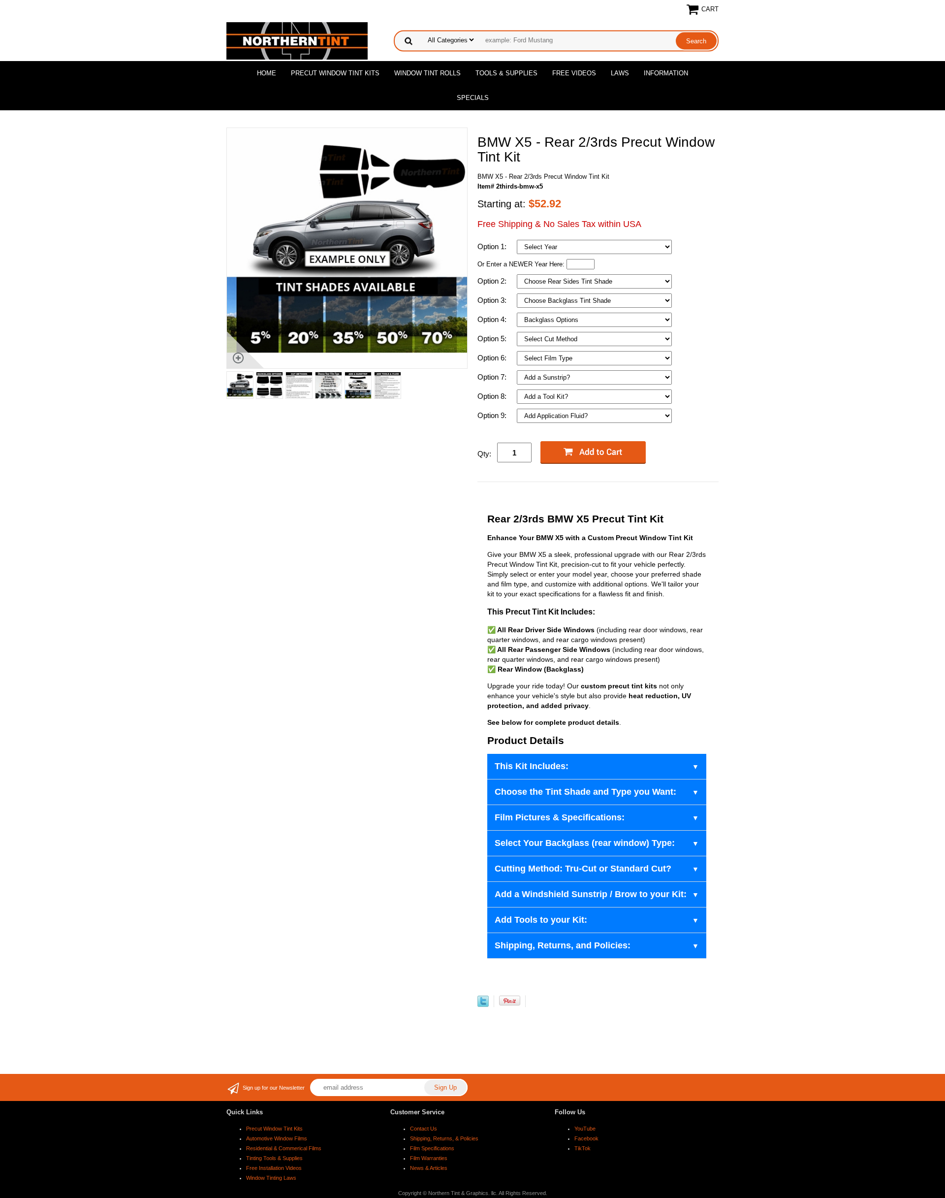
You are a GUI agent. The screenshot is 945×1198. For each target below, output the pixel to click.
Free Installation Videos (274, 1168)
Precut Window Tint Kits (335, 73)
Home (266, 73)
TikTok (582, 1148)
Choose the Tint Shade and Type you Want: (585, 792)
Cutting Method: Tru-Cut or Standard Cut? (583, 869)
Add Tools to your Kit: (541, 920)
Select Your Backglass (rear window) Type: (585, 843)
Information (666, 73)
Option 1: (492, 246)
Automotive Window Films (276, 1138)
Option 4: (492, 319)
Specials (473, 97)
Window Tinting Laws (271, 1178)
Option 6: (492, 358)
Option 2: (492, 281)
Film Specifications (432, 1148)
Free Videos (574, 73)
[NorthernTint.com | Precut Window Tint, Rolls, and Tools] (297, 40)
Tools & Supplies (506, 73)
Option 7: (492, 377)
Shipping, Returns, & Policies (444, 1138)
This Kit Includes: (531, 766)
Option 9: (492, 415)
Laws (620, 73)
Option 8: (492, 396)
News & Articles (428, 1168)
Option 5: (492, 338)
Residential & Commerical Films (283, 1148)
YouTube (585, 1129)
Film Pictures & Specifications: (560, 817)
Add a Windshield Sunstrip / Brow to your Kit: (591, 894)
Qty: (484, 454)
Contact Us (423, 1129)
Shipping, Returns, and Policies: (562, 945)
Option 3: (492, 300)
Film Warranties (428, 1158)
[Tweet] (483, 1004)
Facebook (586, 1138)
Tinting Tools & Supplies (274, 1158)
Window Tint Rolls (427, 73)
